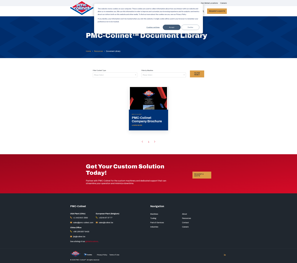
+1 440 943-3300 (80, 218)
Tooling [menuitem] (153, 218)
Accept (171, 27)
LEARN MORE (137, 125)
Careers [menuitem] (223, 3)
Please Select (99, 75)
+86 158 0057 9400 (81, 232)
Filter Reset (197, 74)
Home (88, 51)
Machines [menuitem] (154, 214)
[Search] (202, 11)
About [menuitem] (184, 214)
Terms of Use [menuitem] (114, 255)
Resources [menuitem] (186, 218)
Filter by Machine (147, 70)
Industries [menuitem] (154, 227)
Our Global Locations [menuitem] (209, 3)
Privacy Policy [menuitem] (102, 255)
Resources (98, 51)
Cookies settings (153, 27)
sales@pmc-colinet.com (83, 223)
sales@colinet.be (106, 223)
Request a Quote (217, 11)
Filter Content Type (99, 70)
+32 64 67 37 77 (105, 218)
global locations (91, 241)
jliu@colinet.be (79, 237)
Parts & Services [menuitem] (157, 223)
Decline (190, 27)
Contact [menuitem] (185, 223)
